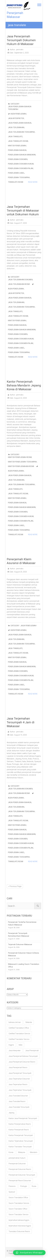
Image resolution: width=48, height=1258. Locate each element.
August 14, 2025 (20, 735)
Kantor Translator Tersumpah (20, 1147)
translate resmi (15, 182)
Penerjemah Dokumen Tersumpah (22, 1175)
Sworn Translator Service (18, 1214)
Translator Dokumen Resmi (19, 1231)
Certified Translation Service (19, 1034)
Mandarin (33, 1152)
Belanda (29, 1022)
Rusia (34, 1186)
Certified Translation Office (19, 1028)
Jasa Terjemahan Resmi (19, 284)
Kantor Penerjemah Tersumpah (22, 462)
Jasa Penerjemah (28, 626)
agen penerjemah (18, 114)
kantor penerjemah (17, 146)
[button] (29, 1252)
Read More (33, 182)
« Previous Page (15, 886)
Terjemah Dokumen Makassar (20, 944)
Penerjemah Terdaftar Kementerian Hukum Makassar (22, 923)
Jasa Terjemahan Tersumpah (21, 132)
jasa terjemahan (16, 127)
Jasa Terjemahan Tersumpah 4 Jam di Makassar (20, 722)
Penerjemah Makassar (15, 15)
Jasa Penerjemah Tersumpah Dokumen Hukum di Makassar (21, 40)
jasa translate (15, 137)
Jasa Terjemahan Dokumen (20, 280)
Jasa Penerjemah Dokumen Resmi (22, 1062)
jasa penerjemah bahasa (19, 123)
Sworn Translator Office (18, 1209)
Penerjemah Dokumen (17, 159)
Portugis (23, 1186)
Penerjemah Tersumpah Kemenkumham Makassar (18, 934)
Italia (20, 1045)
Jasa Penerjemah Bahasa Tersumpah (19, 108)
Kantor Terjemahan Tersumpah (21, 1141)
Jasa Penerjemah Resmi (18, 1067)
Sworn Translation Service (19, 1203)
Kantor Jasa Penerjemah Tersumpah (23, 1118)
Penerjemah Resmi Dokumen (20, 1181)
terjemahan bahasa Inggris (19, 1220)
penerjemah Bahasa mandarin (22, 155)
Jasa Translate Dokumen (18, 1096)
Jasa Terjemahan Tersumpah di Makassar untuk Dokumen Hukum (23, 210)
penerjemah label (16, 173)
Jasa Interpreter (16, 118)
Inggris (11, 1045)
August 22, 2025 (20, 398)
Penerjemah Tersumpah (19, 177)
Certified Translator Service (19, 1039)
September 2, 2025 (21, 53)
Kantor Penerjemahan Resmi (21, 466)
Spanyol (12, 1192)
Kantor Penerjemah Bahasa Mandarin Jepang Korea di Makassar (24, 385)
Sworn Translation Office (18, 1198)
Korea (11, 1152)
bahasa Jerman (15, 1022)
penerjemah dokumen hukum (21, 164)
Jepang (11, 1113)
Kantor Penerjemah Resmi (20, 457)
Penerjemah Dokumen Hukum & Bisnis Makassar (23, 954)
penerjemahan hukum (17, 1158)
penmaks (19, 50)
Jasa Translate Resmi (18, 141)
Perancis (12, 1186)
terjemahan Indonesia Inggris (20, 1226)
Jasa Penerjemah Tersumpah (20, 1073)
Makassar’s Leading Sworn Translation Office (23, 965)
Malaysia (21, 1152)
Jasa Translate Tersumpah (19, 1107)
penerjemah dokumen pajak (20, 168)
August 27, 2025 (20, 223)
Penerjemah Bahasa (17, 150)
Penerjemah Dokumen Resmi (20, 1169)
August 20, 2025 (20, 572)
